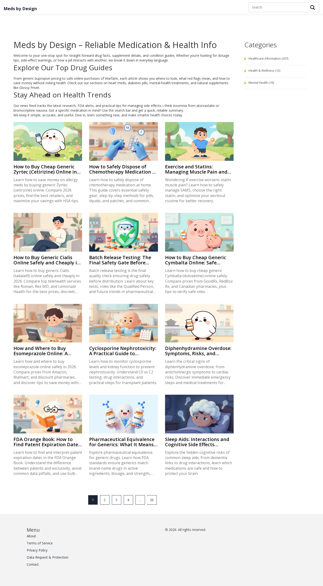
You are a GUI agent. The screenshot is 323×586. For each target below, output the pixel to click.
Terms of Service (40, 543)
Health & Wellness (264, 71)
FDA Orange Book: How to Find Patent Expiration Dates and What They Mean (46, 442)
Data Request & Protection (47, 557)
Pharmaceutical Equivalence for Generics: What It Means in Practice (121, 442)
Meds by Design (20, 8)
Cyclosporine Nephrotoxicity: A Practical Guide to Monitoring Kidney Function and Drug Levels (122, 351)
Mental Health (261, 83)
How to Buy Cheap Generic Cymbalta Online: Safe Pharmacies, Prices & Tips (195, 260)
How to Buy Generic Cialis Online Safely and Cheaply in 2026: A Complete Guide (46, 260)
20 (152, 500)
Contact (33, 564)
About (31, 536)
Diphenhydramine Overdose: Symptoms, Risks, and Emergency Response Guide (198, 351)
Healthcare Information (268, 59)
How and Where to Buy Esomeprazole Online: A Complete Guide (40, 351)
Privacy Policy (37, 550)
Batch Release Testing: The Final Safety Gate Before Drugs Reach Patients (120, 260)
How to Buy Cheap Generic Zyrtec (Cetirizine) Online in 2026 (45, 169)
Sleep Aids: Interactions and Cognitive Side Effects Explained (197, 442)
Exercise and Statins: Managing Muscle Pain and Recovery (196, 169)
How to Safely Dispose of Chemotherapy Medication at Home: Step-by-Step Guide (123, 169)
